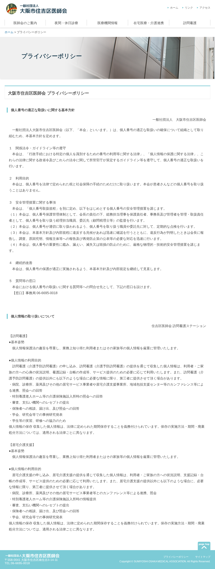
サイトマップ (202, 556)
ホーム (174, 7)
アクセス (204, 7)
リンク (189, 7)
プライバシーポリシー (176, 556)
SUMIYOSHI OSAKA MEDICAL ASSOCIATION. (160, 561)
